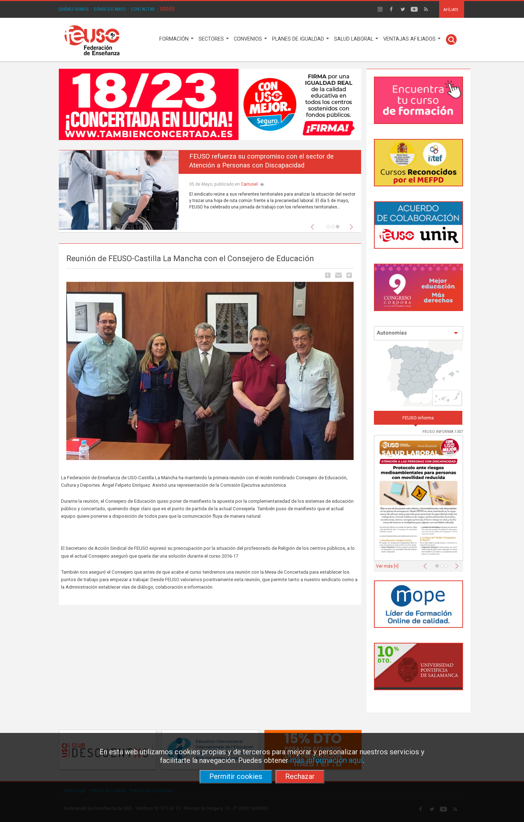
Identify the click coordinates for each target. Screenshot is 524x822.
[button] (314, 224)
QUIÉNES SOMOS (73, 9)
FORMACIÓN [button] (174, 39)
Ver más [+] (387, 566)
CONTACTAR (143, 9)
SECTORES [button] (212, 39)
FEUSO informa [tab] (418, 417)
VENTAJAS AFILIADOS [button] (410, 39)
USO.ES (167, 9)
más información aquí (326, 760)
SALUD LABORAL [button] (354, 39)
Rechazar (300, 776)
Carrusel (249, 184)
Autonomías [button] (392, 333)
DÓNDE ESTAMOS (109, 9)
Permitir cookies (235, 776)
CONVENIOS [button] (248, 39)
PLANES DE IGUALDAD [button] (298, 39)
